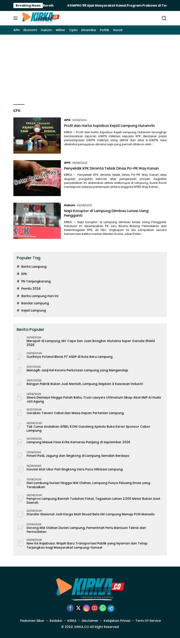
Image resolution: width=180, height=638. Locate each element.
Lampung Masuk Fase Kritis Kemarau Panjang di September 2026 (78, 442)
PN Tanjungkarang (36, 281)
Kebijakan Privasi (117, 621)
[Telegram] (110, 608)
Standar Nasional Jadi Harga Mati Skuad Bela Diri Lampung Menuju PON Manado (91, 514)
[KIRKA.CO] (40, 18)
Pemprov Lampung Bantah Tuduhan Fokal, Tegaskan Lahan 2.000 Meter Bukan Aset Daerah (93, 501)
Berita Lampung (34, 266)
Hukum (69, 205)
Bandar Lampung (35, 303)
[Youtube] (94, 608)
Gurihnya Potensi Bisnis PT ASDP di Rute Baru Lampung (70, 357)
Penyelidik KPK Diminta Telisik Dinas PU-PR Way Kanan (111, 168)
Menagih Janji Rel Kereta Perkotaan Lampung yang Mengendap (77, 370)
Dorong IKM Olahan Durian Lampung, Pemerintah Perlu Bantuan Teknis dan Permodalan (86, 530)
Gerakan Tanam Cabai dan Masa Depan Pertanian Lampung (75, 413)
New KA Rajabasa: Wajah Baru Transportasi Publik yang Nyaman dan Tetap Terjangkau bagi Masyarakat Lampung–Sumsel (87, 545)
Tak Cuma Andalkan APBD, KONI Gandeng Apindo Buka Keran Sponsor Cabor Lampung (88, 428)
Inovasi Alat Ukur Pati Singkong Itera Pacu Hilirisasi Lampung (75, 469)
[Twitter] (78, 608)
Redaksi (56, 621)
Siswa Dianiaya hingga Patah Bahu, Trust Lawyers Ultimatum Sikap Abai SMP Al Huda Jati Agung (94, 399)
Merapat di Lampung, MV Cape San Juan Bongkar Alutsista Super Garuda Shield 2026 (91, 343)
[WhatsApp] (102, 608)
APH (67, 120)
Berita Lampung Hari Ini (39, 296)
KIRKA (71, 621)
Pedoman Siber (32, 621)
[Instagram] (86, 608)
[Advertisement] (90, 67)
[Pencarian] (164, 18)
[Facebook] (70, 608)
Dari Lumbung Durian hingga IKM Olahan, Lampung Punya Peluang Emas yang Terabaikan (88, 485)
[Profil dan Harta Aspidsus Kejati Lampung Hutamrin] (37, 135)
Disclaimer (90, 621)
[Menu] (16, 18)
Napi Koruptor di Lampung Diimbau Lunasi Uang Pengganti (106, 213)
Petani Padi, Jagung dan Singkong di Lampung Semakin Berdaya (78, 456)
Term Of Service (148, 621)
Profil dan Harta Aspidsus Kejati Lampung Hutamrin (109, 125)
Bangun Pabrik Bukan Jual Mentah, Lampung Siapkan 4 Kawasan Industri (85, 384)
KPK (24, 274)
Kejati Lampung (33, 310)
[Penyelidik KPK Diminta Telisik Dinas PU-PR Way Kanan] (37, 178)
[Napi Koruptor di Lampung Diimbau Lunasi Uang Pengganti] (37, 221)
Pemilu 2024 (31, 288)
